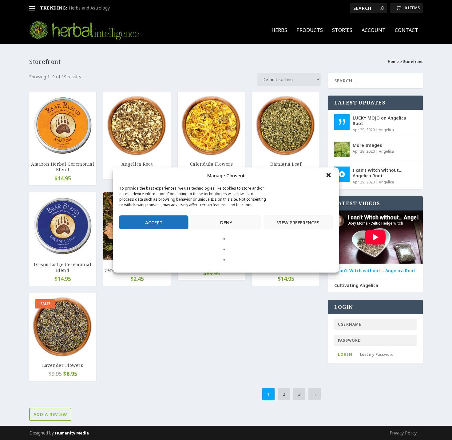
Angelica (386, 129)
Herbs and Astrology (89, 8)
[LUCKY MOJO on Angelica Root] (342, 122)
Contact (406, 30)
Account (374, 30)
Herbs (279, 30)
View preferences (298, 222)
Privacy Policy (403, 433)
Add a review (50, 414)
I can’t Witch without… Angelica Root (377, 173)
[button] (329, 175)
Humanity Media (72, 433)
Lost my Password (377, 354)
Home (393, 61)
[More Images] (342, 149)
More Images (367, 145)
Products (309, 30)
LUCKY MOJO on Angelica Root (379, 120)
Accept (154, 222)
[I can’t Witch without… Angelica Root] (342, 174)
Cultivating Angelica (356, 285)
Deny (226, 222)
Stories (342, 30)
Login (345, 354)
